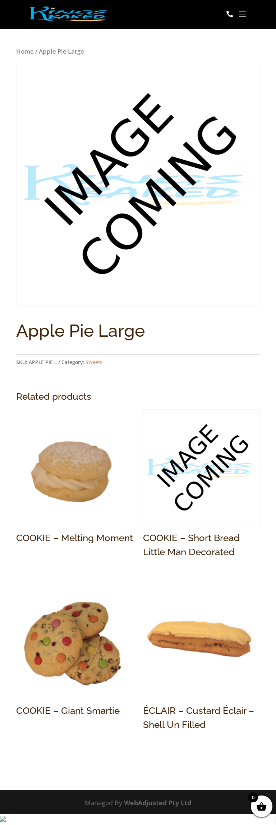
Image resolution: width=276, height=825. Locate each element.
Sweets (94, 362)
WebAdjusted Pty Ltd (157, 802)
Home (25, 51)
